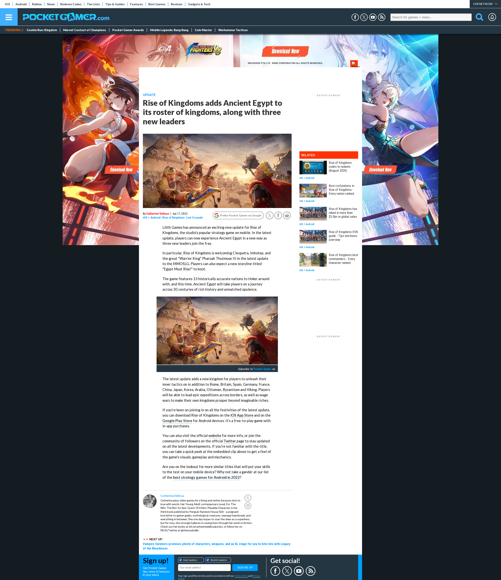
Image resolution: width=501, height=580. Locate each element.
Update (149, 95)
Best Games (156, 4)
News (51, 4)
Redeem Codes (70, 4)
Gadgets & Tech (199, 4)
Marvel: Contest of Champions (84, 30)
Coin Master (203, 30)
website (214, 435)
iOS (7, 4)
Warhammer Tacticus (233, 30)
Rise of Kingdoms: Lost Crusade (182, 217)
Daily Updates (190, 560)
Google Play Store (177, 421)
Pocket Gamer (262, 369)
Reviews (176, 4)
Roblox (37, 4)
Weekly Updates (218, 560)
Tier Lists (93, 4)
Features (136, 4)
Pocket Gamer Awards (128, 30)
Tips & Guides (115, 4)
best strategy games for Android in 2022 (206, 477)
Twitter (230, 441)
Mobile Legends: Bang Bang (169, 30)
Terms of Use (241, 576)
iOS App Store (242, 415)
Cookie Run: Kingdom (42, 30)
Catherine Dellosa (157, 213)
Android (21, 4)
